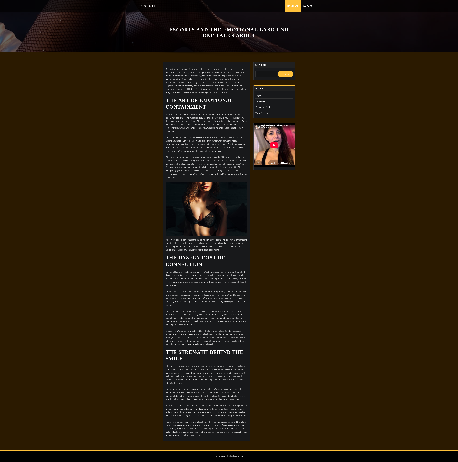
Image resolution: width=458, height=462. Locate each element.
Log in (258, 95)
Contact (307, 6)
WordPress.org (262, 113)
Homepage (292, 6)
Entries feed (260, 101)
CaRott (148, 6)
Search (260, 65)
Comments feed (262, 107)
